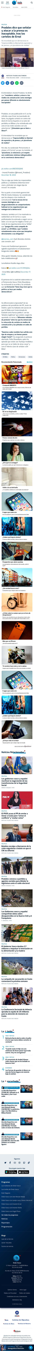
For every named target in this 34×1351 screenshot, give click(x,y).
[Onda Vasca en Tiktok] (29, 1163)
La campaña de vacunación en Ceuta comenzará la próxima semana (16, 980)
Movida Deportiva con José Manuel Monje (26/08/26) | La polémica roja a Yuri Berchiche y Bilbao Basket (10, 1109)
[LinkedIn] (7, 83)
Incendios (15, 7)
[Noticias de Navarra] (24, 1323)
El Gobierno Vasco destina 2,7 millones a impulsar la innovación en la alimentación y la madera (16, 948)
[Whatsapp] (17, 83)
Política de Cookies (24, 1293)
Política (4, 776)
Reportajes (5, 1223)
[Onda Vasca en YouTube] (15, 1163)
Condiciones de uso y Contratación (17, 1296)
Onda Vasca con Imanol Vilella (11, 1208)
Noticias (4, 1219)
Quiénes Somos (12, 1290)
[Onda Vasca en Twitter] (5, 1163)
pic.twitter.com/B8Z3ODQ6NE (12, 169)
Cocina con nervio (7, 1246)
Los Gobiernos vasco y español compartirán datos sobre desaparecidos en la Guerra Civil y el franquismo (16, 914)
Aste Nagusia (6, 7)
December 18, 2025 (8, 175)
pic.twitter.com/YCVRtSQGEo (19, 268)
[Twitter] (3, 83)
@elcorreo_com (7, 239)
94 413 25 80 (18, 1267)
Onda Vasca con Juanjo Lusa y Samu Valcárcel (16, 1200)
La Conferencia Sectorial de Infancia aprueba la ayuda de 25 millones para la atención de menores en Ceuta (16, 1012)
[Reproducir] (23, 1090)
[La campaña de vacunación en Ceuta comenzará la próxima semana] (17, 966)
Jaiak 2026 (24, 7)
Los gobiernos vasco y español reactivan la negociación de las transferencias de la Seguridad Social (14, 782)
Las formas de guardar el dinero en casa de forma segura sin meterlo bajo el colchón (17, 1072)
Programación (6, 1227)
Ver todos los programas (9, 1215)
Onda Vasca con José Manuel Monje (13, 1197)
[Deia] (6, 1319)
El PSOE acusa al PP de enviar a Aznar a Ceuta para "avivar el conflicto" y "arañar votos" (14, 815)
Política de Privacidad (10, 1293)
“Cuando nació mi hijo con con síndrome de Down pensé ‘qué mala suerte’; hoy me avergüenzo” (18, 1051)
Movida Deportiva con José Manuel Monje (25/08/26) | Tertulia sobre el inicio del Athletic (10, 1125)
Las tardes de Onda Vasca (10, 1189)
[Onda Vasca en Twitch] (24, 1163)
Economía (8, 1068)
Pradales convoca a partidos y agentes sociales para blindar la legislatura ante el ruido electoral (15, 881)
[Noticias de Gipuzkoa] (21, 1319)
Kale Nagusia (5, 1193)
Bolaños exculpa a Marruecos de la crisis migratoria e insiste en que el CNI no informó (16, 848)
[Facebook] (12, 83)
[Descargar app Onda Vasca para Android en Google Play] (11, 1172)
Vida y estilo (9, 1036)
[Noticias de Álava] (9, 1323)
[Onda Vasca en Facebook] (10, 1163)
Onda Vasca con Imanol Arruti (11, 1204)
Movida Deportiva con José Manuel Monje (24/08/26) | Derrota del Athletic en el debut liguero (10, 1140)
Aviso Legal (23, 1290)
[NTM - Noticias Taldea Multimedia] (17, 1314)
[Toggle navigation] (2, 2)
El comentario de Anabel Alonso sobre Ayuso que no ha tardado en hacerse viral (17, 1061)
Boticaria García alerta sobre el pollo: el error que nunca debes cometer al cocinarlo (18, 1040)
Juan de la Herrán (7, 1239)
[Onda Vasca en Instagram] (19, 1163)
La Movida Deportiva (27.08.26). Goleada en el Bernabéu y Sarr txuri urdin (10, 1093)
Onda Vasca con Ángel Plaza (10, 1211)
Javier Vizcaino (6, 1243)
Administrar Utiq (17, 1300)
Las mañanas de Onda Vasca (11, 1186)
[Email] (21, 83)
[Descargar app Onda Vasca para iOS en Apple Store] (23, 1172)
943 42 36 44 (18, 1273)
